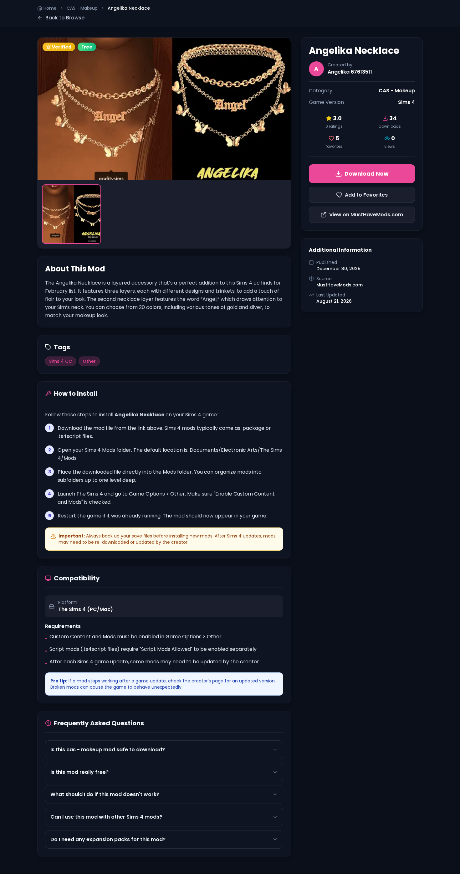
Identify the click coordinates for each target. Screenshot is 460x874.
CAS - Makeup (82, 8)
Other (89, 361)
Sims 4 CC (60, 361)
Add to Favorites (366, 194)
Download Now (367, 173)
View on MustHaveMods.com (366, 214)
